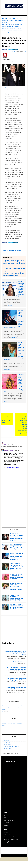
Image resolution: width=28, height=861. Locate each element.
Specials (6, 825)
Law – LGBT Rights (9, 820)
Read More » (10, 305)
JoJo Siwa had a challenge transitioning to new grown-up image (16, 597)
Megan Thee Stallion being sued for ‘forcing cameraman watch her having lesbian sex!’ (12, 30)
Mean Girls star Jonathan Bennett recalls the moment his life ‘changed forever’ (16, 567)
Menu (15, 2)
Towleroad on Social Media (11, 746)
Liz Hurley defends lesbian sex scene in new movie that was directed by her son (16, 606)
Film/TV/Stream (7, 250)
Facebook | (13, 723)
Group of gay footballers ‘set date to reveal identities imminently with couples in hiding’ (14, 707)
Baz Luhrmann (9, 88)
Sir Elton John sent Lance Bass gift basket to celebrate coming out (16, 576)
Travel (5, 815)
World (19, 250)
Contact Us (7, 742)
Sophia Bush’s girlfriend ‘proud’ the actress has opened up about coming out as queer (13, 20)
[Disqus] (14, 460)
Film (5, 817)
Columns (6, 822)
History (14, 250)
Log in (19, 857)
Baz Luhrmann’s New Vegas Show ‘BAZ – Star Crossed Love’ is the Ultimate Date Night (13, 273)
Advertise (6, 740)
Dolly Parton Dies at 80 (19, 662)
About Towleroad (8, 744)
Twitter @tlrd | (6, 723)
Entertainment (11, 249)
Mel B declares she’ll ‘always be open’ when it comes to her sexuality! (21, 289)
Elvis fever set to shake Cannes (15, 268)
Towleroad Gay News (14, 6)
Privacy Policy (7, 748)
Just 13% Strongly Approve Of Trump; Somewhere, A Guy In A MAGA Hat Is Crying (16, 653)
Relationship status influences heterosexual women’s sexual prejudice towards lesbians (13, 587)
